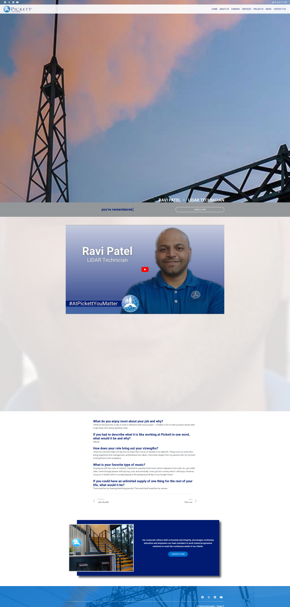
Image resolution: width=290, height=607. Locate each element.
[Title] (9, 2)
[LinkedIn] (13, 2)
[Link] (17, 9)
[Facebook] (5, 2)
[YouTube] (17, 2)
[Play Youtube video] (145, 269)
